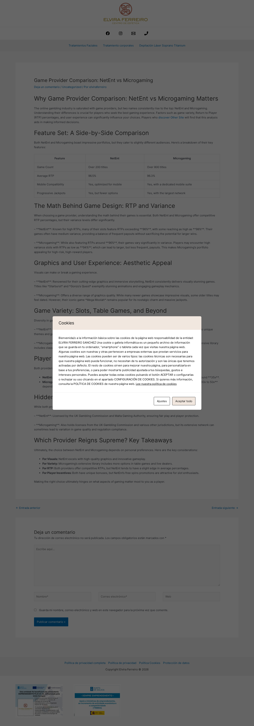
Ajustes (162, 401)
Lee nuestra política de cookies (156, 384)
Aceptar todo (183, 401)
